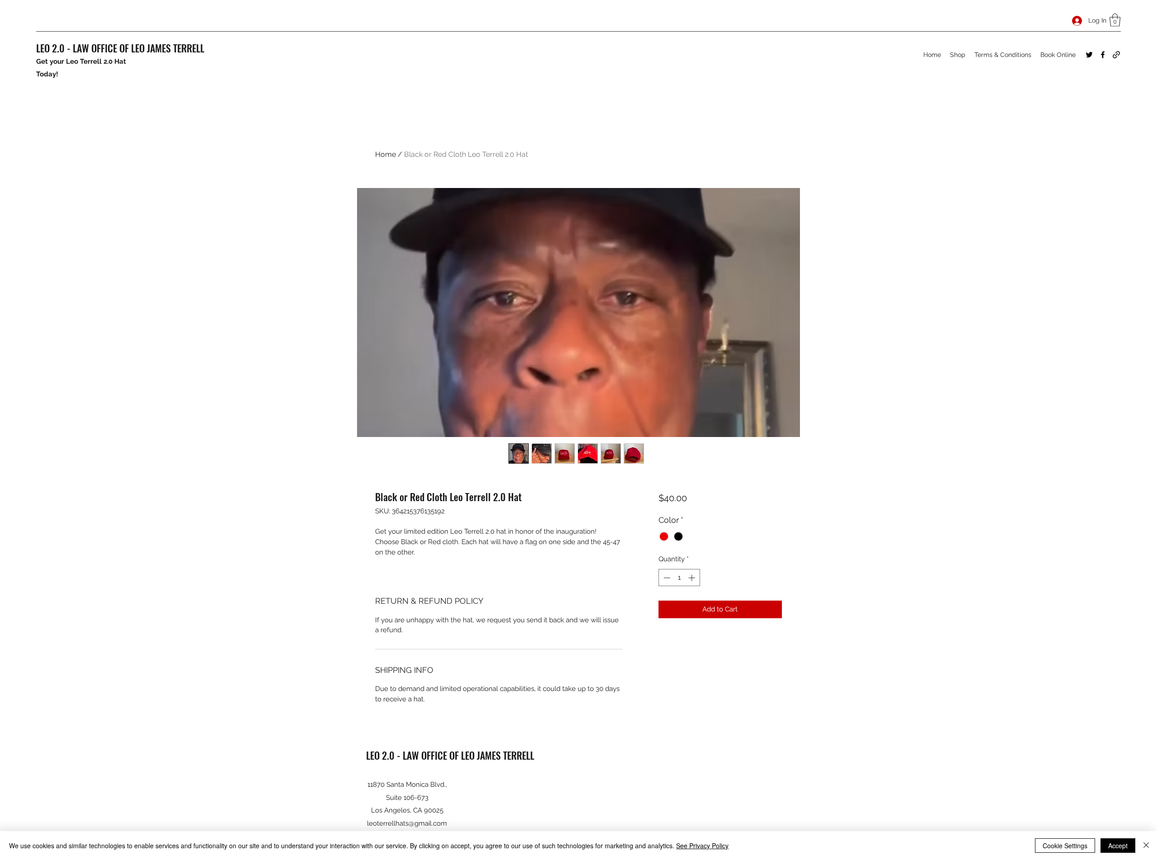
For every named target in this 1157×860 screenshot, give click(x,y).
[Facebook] (1102, 54)
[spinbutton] (679, 577)
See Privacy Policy (702, 845)
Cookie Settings (1065, 845)
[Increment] (693, 577)
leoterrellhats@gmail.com (407, 823)
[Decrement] (666, 577)
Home (385, 154)
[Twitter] (1089, 54)
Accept (1118, 845)
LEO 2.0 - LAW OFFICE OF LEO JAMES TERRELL (120, 48)
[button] (1115, 20)
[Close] (1146, 845)
